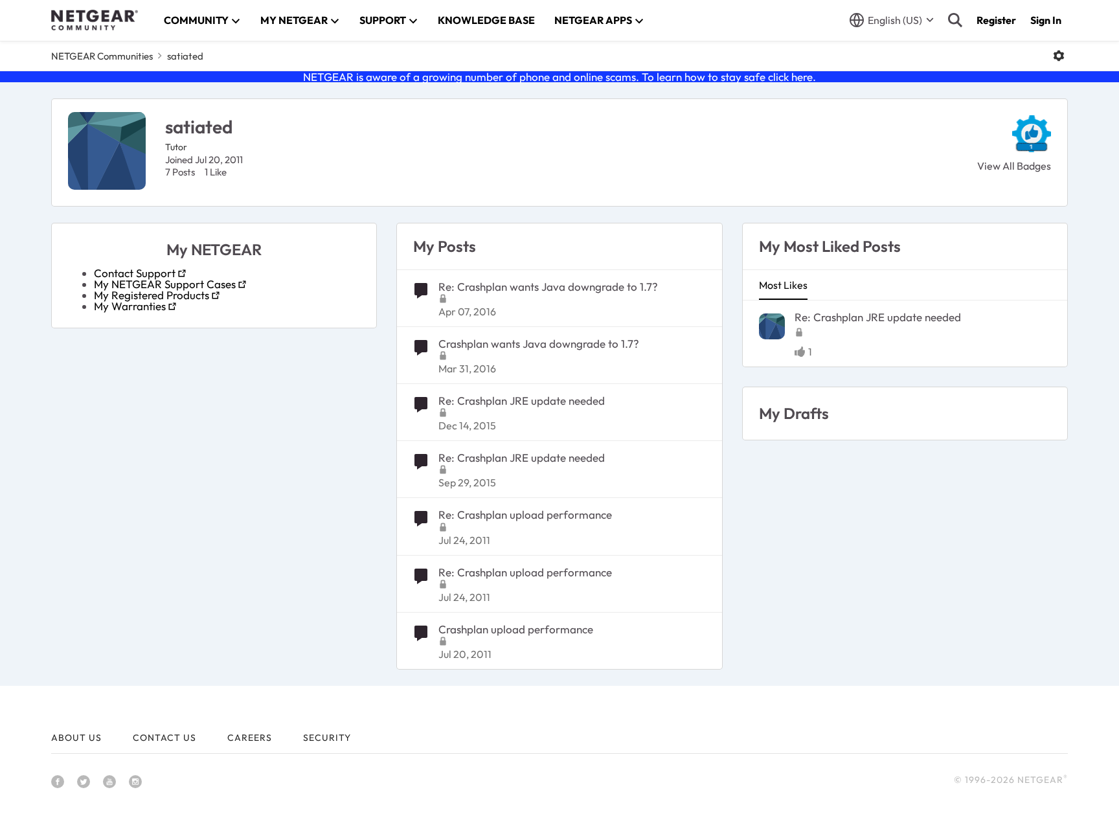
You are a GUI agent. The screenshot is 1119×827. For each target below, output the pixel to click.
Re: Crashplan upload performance (525, 514)
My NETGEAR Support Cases (165, 284)
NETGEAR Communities (102, 56)
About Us (76, 737)
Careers (249, 737)
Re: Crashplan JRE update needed (521, 400)
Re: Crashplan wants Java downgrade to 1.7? (548, 286)
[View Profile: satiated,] (772, 326)
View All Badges (1014, 166)
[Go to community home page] (94, 20)
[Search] (955, 20)
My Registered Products (151, 295)
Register (996, 20)
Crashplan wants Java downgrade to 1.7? (538, 343)
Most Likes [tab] (783, 284)
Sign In (1045, 20)
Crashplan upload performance (515, 629)
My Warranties (130, 306)
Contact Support (134, 273)
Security (327, 737)
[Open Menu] (1059, 56)
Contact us (164, 737)
